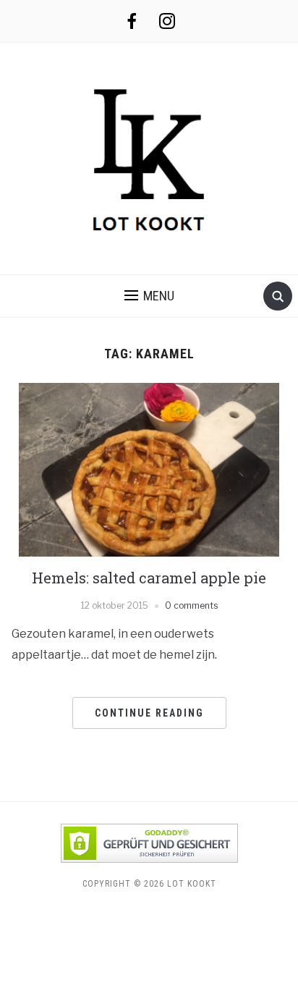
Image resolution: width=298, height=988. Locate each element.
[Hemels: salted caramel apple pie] (149, 469)
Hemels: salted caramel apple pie (149, 577)
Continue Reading (149, 713)
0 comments (191, 605)
